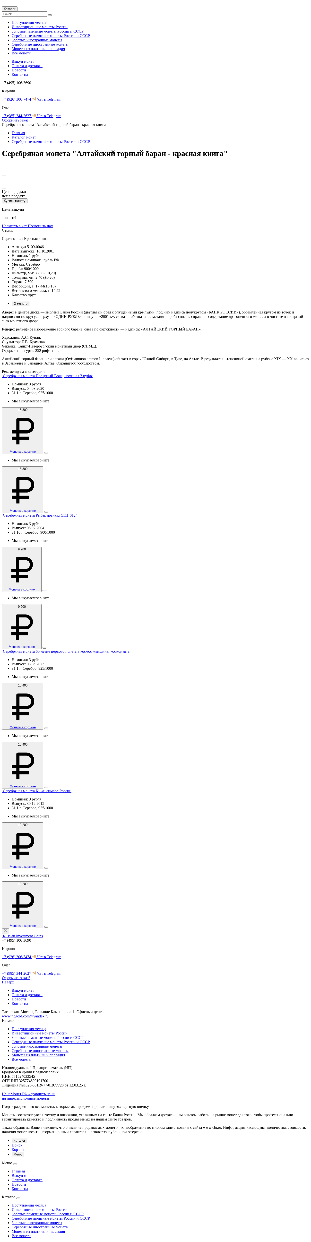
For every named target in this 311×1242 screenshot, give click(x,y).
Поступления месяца (29, 22)
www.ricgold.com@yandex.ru (25, 1016)
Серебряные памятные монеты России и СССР (51, 36)
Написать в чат (15, 226)
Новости (19, 70)
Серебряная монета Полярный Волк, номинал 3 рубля (48, 376)
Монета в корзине (23, 451)
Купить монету (15, 201)
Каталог (10, 9)
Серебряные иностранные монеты (40, 44)
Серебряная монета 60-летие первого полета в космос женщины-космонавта (66, 651)
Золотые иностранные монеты (37, 40)
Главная (18, 133)
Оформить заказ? (16, 120)
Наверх (8, 982)
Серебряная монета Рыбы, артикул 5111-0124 (40, 515)
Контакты (20, 74)
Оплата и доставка (27, 66)
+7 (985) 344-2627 (17, 116)
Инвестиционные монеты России (40, 27)
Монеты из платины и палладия (38, 49)
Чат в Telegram (48, 99)
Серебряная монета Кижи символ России (37, 791)
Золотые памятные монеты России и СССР (48, 31)
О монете (20, 303)
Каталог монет (24, 137)
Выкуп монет (23, 61)
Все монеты (21, 53)
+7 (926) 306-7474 (17, 99)
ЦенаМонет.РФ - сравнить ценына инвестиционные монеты (28, 1096)
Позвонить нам (40, 226)
